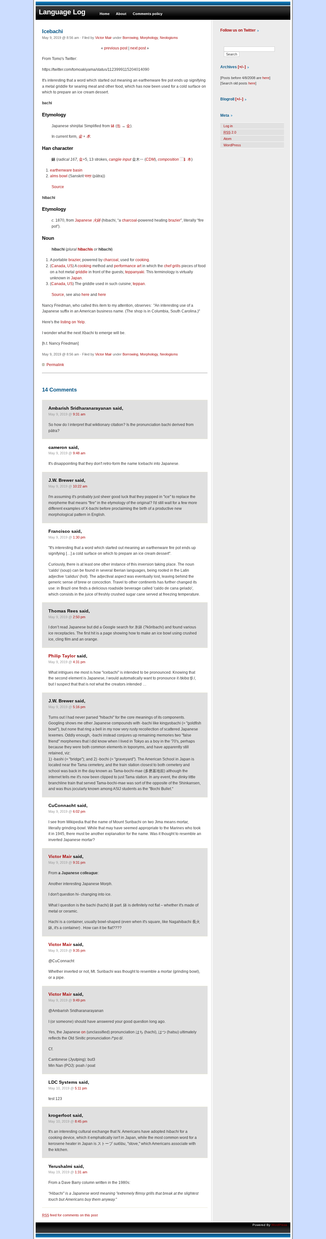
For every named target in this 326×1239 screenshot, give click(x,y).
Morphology (149, 38)
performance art (127, 266)
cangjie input (120, 159)
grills (176, 266)
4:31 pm (79, 662)
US (70, 266)
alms (54, 176)
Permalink (55, 365)
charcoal (129, 220)
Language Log (62, 12)
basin (77, 170)
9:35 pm (79, 950)
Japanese (83, 220)
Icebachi (52, 31)
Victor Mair (103, 38)
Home (105, 14)
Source (58, 187)
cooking (142, 260)
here (85, 294)
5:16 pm (79, 707)
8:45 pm (81, 1121)
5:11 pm (81, 1088)
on (83, 1032)
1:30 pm (79, 537)
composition (168, 159)
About (121, 14)
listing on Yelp (72, 322)
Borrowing (130, 38)
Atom (227, 139)
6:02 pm (79, 811)
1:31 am (81, 1172)
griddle (81, 272)
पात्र (88, 176)
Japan (76, 278)
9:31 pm (79, 862)
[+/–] (242, 67)
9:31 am (79, 414)
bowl (63, 176)
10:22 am (80, 486)
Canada (58, 266)
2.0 (229, 132)
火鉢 (97, 220)
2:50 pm (79, 617)
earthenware (61, 170)
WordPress (232, 145)
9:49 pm (79, 1000)
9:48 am (79, 453)
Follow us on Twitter (238, 30)
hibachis (85, 249)
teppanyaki (134, 272)
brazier (174, 220)
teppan (139, 284)
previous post (115, 48)
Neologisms (169, 38)
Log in (228, 126)
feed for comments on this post (70, 1215)
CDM (150, 159)
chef (167, 266)
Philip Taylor (61, 656)
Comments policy (147, 14)
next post (138, 48)
